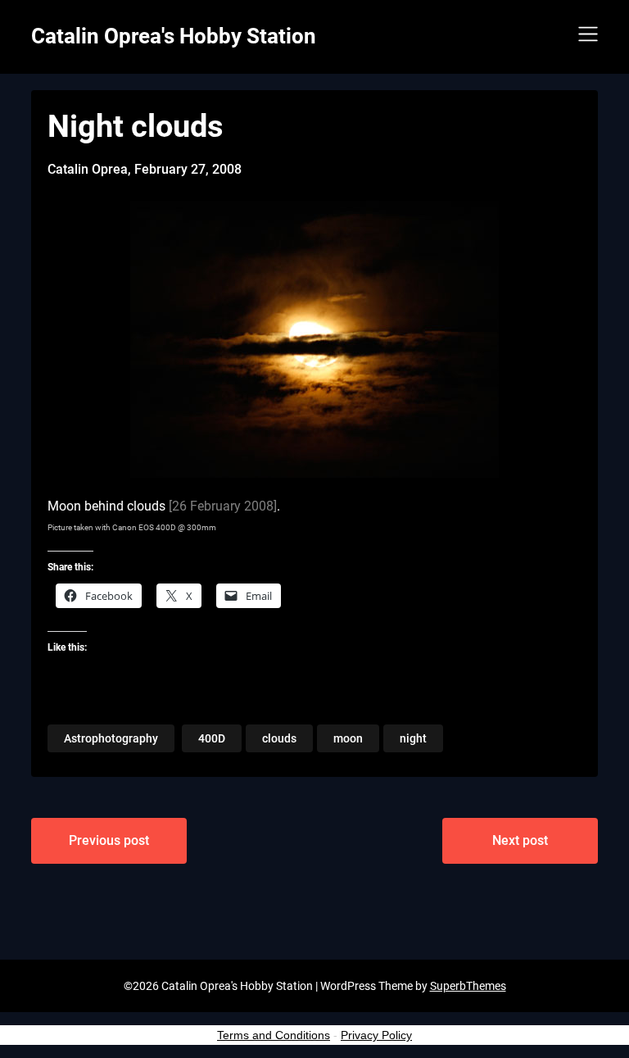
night (413, 738)
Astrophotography (111, 738)
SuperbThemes (468, 985)
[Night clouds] (314, 473)
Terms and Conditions (273, 1035)
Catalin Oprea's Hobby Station (173, 36)
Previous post (109, 840)
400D (211, 738)
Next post (520, 840)
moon (348, 738)
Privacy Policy (376, 1035)
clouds (279, 738)
